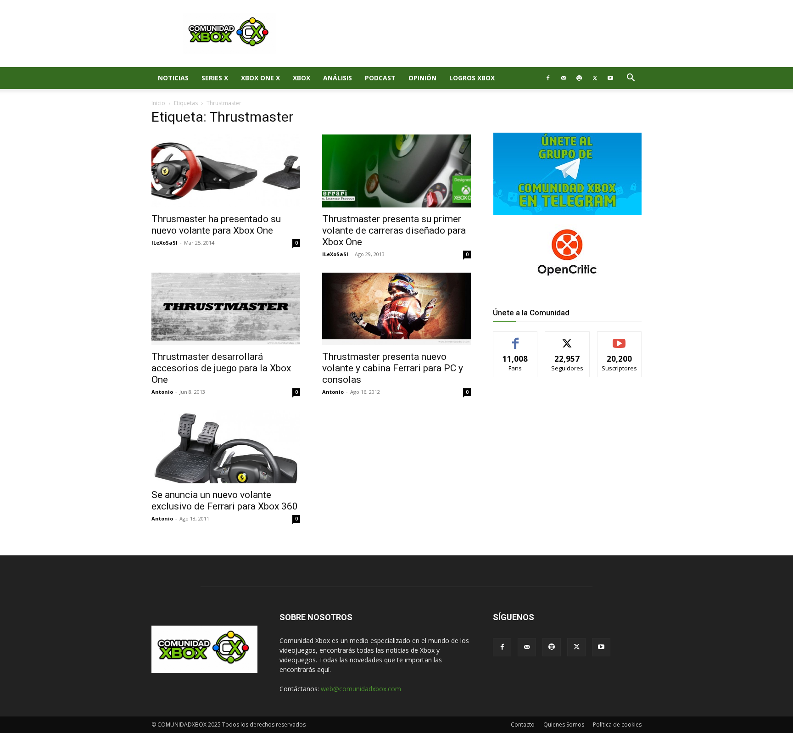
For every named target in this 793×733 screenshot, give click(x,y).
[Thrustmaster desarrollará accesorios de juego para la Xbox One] (225, 309)
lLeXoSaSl (164, 242)
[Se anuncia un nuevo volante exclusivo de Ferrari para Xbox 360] (225, 446)
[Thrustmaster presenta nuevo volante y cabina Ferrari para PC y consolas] (396, 309)
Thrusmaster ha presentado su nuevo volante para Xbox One (216, 224)
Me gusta (516, 338)
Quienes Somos (563, 724)
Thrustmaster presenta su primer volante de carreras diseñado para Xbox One (394, 230)
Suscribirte (619, 338)
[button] (631, 78)
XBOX (301, 77)
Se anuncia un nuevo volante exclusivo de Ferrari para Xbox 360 (224, 500)
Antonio (162, 391)
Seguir (567, 338)
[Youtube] (610, 78)
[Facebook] (548, 78)
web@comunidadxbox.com (361, 688)
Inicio (158, 103)
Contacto (523, 724)
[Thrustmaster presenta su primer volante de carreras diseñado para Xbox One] (396, 170)
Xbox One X (260, 77)
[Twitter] (595, 78)
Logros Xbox (472, 77)
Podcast (380, 77)
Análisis (337, 77)
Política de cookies (617, 724)
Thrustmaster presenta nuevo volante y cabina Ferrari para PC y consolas (392, 368)
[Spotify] (579, 78)
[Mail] (563, 78)
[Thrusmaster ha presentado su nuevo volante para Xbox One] (225, 170)
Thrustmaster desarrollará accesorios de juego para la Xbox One (221, 368)
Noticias (173, 77)
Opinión (422, 77)
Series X (214, 77)
